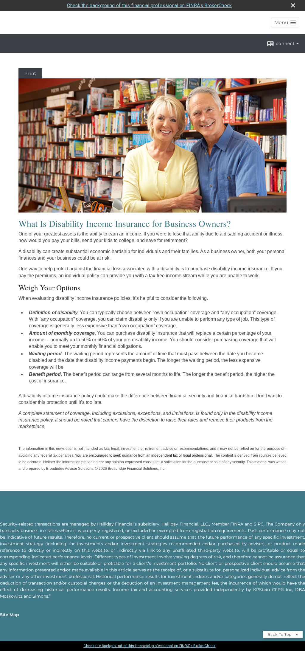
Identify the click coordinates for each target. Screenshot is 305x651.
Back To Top (280, 634)
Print (30, 73)
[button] (285, 22)
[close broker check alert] (293, 5)
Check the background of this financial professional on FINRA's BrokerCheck (149, 5)
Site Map (9, 614)
